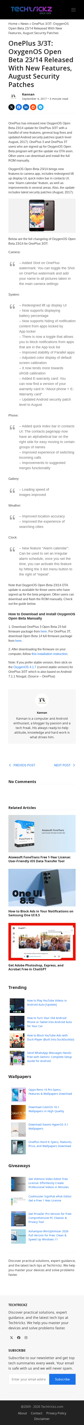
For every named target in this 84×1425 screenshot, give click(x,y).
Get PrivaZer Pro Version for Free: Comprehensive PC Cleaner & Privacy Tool (50, 1218)
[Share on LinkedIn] (26, 107)
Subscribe (62, 1379)
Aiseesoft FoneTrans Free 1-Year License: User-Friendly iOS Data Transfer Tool (39, 859)
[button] (73, 9)
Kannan (28, 94)
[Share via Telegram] (40, 107)
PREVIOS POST (24, 765)
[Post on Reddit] (33, 107)
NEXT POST (62, 765)
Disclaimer (42, 1419)
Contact (36, 1413)
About (22, 1413)
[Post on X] (11, 107)
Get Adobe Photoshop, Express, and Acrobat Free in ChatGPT (35, 967)
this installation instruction (49, 654)
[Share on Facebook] (19, 107)
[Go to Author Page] (13, 96)
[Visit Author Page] (42, 700)
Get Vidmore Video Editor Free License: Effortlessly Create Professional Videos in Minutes (49, 1183)
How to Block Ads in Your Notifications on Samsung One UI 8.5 (40, 913)
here (44, 631)
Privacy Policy (56, 1413)
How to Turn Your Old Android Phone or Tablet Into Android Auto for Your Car (49, 1022)
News (25, 24)
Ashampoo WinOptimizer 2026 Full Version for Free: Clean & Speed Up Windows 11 (48, 1235)
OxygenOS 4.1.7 (24, 667)
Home (12, 24)
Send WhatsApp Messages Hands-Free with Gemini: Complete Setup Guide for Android (49, 1057)
